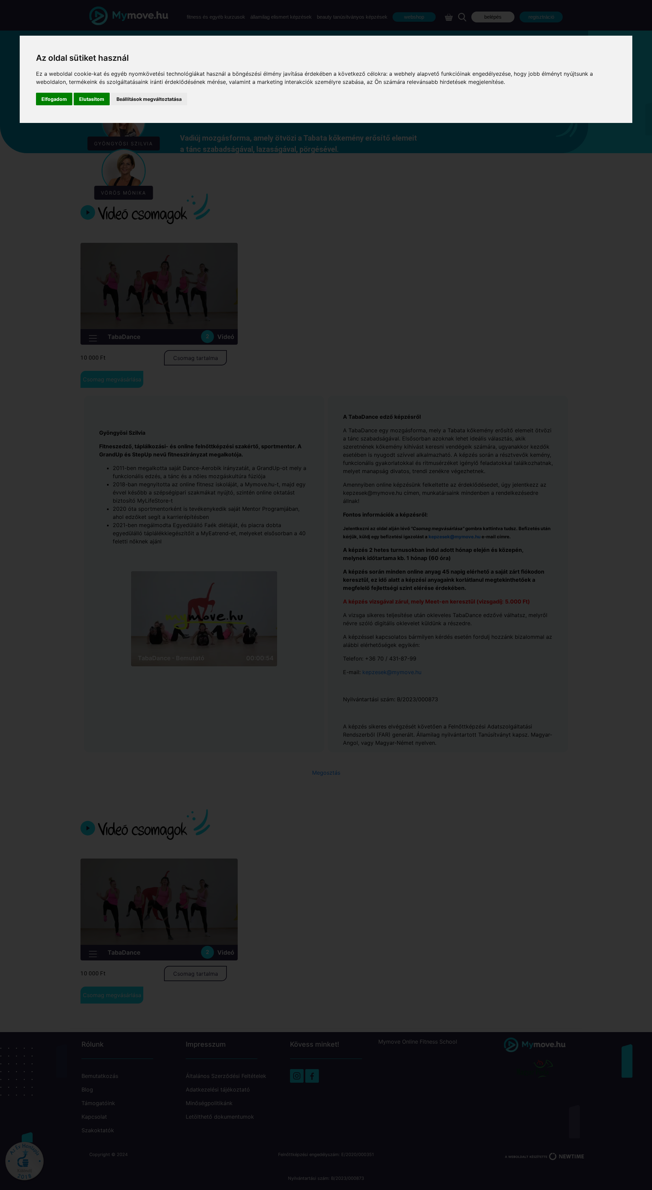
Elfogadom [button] (54, 99)
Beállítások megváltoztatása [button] (149, 99)
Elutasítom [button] (91, 99)
